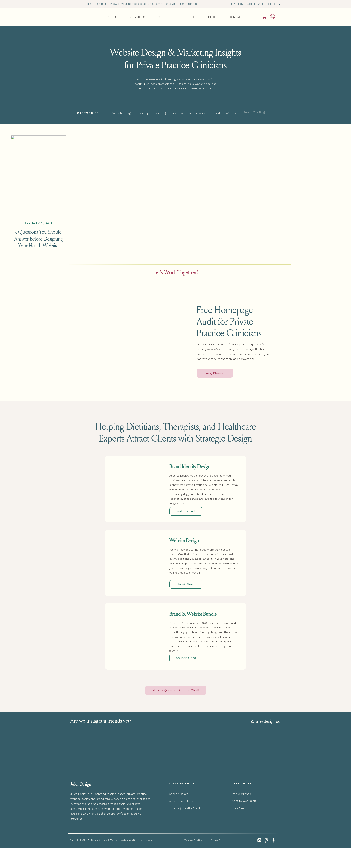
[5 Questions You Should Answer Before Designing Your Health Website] (38, 176)
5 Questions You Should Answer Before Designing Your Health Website (38, 238)
